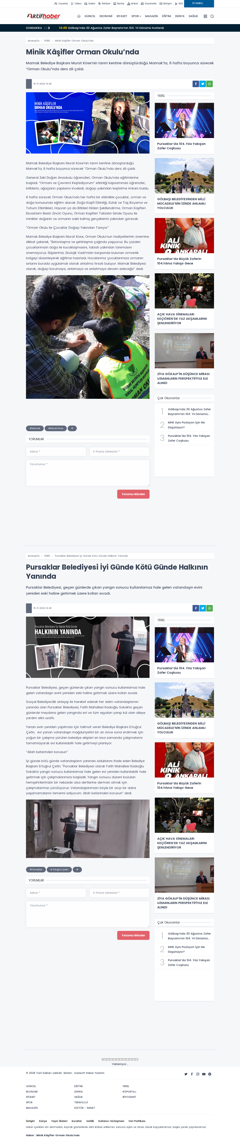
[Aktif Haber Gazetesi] (43, 16)
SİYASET (121, 16)
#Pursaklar (36, 869)
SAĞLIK (193, 16)
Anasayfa (33, 40)
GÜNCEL (90, 16)
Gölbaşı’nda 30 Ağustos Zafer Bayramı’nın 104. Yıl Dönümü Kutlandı (111, 28)
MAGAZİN (151, 16)
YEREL (47, 40)
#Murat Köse (55, 428)
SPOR (135, 16)
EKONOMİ (106, 16)
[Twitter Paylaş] (202, 84)
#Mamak (35, 428)
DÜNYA (179, 16)
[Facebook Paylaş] (196, 84)
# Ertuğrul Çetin (59, 869)
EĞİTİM (166, 16)
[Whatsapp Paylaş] (209, 84)
